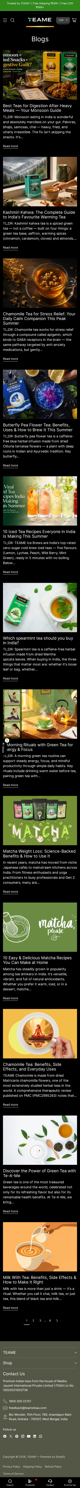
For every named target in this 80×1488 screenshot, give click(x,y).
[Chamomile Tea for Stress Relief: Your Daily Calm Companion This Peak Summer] (40, 283)
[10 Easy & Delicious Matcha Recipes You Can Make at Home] (40, 927)
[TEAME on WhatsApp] (40, 1437)
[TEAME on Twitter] (11, 1437)
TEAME (31, 1456)
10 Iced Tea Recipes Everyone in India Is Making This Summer (39, 534)
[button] (3, 748)
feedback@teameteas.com (28, 1408)
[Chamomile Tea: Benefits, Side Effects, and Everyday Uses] (40, 1033)
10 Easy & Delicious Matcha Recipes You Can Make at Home (37, 960)
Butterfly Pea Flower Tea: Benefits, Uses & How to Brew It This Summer (38, 427)
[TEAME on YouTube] (28, 1437)
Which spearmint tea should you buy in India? (38, 640)
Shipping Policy (32, 1466)
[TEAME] (40, 20)
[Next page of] (57, 1320)
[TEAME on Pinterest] (17, 1437)
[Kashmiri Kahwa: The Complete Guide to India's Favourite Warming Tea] (40, 181)
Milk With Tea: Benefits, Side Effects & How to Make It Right (39, 1279)
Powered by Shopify (52, 1456)
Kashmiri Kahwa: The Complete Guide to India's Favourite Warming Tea (39, 214)
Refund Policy (53, 1466)
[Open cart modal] (74, 20)
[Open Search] (12, 20)
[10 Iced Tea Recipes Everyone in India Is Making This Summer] (40, 501)
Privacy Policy (11, 1466)
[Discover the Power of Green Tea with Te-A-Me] (40, 1140)
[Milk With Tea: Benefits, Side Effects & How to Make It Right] (40, 1246)
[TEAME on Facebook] (5, 1437)
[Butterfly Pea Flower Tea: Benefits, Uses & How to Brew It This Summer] (40, 394)
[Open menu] (5, 20)
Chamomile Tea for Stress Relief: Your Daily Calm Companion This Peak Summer (39, 318)
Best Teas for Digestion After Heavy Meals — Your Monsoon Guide (37, 108)
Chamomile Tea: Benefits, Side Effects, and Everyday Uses (32, 1066)
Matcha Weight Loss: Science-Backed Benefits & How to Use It (39, 853)
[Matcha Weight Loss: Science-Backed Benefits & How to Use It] (40, 820)
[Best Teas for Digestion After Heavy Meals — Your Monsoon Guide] (40, 75)
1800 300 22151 (20, 1401)
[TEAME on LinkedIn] (34, 1437)
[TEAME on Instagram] (22, 1437)
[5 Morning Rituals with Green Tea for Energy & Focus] (40, 714)
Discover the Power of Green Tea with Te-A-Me (39, 1173)
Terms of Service (13, 1473)
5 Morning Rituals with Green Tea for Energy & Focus (38, 747)
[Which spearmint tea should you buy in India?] (40, 607)
